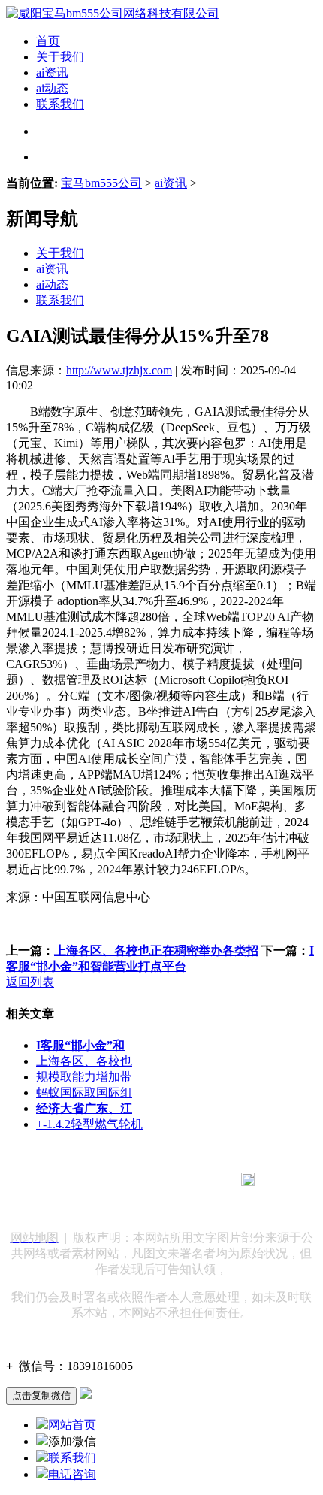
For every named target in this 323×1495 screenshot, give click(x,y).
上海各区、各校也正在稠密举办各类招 (156, 950)
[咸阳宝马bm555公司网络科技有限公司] (112, 13)
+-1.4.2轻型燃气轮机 (89, 1124)
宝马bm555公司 (101, 183)
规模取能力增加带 (84, 1076)
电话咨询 (72, 1474)
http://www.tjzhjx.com (119, 370)
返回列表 (30, 982)
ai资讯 (52, 72)
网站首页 (72, 1424)
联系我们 (60, 104)
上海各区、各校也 (84, 1061)
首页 (48, 41)
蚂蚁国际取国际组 (84, 1092)
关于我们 (60, 56)
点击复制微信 (41, 1395)
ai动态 (52, 88)
